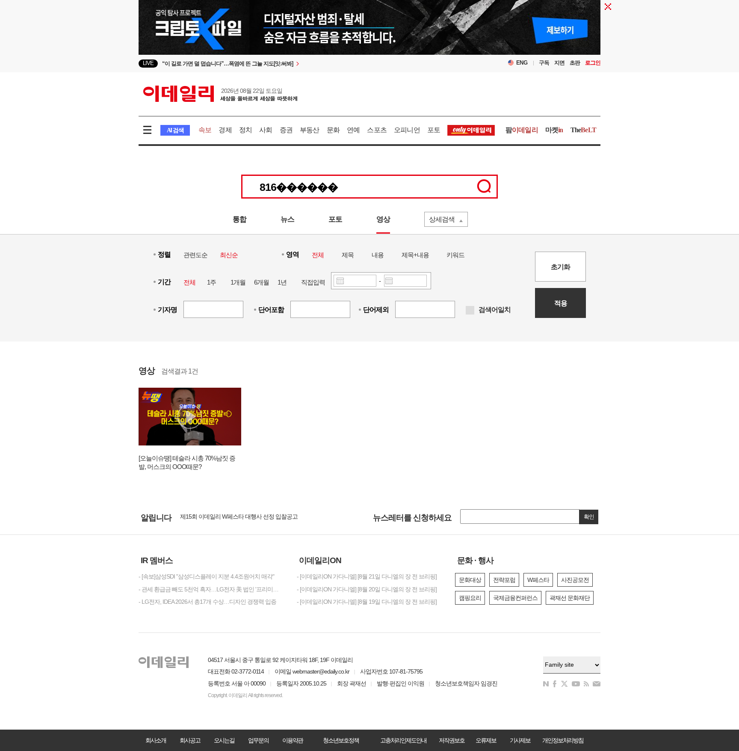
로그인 (592, 62)
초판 (575, 62)
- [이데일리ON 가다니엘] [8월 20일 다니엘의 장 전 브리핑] (367, 589)
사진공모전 (575, 579)
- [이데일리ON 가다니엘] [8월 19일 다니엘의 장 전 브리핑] (367, 601)
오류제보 (486, 740)
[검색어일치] (470, 310)
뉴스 (287, 219)
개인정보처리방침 (562, 740)
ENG (522, 62)
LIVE (148, 63)
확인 (589, 517)
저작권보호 (451, 740)
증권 (286, 130)
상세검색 (442, 219)
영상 (383, 219)
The (583, 130)
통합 (239, 219)
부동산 (309, 130)
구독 (544, 62)
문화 (333, 130)
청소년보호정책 (341, 740)
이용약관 (292, 740)
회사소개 (155, 740)
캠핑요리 (470, 597)
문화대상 (470, 579)
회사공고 (190, 740)
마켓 (554, 130)
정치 (245, 130)
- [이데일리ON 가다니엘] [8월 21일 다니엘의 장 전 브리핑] (367, 576)
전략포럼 (504, 579)
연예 (353, 130)
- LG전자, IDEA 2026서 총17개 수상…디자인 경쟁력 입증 (207, 601)
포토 (433, 130)
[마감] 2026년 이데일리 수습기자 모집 (226, 518)
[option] (300, 63)
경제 (225, 130)
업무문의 (258, 740)
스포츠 (377, 130)
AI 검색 (175, 130)
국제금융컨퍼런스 (515, 597)
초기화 (560, 266)
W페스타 (538, 579)
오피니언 (407, 130)
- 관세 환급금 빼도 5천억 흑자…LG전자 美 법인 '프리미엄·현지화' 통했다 (211, 589)
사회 (265, 130)
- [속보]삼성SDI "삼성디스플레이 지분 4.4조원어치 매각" (206, 576)
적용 (560, 303)
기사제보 (520, 740)
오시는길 (224, 740)
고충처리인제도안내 (403, 740)
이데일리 (220, 93)
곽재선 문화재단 (570, 597)
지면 (559, 62)
